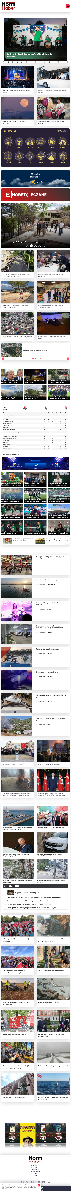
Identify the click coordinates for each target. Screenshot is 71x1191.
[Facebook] (22, 1182)
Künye (35, 1173)
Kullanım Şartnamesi (35, 1171)
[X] (27, 1182)
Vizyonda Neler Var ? (18, 1115)
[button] (3, 62)
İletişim (35, 1175)
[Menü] (68, 6)
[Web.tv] (49, 1182)
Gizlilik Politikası (35, 1166)
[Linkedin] (38, 1182)
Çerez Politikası (35, 1168)
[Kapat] (39, 1185)
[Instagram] (33, 1182)
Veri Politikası (35, 1169)
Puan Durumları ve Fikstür (10, 454)
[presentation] (7, 1135)
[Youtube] (43, 1182)
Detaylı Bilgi (12, 1146)
